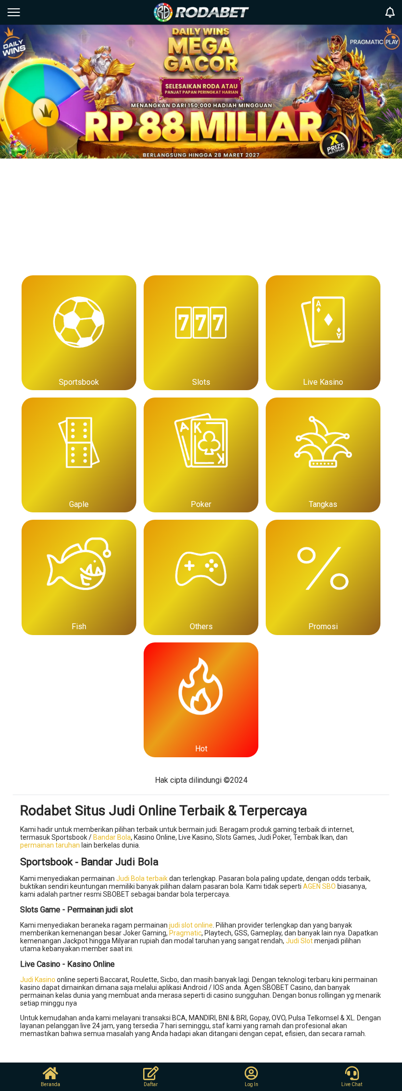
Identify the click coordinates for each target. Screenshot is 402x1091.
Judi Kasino (37, 980)
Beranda (50, 1084)
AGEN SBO (319, 886)
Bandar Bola (112, 837)
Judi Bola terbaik (142, 878)
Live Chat (351, 1084)
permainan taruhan (50, 845)
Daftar (151, 1084)
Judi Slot (299, 941)
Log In (251, 1084)
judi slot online (191, 925)
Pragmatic (185, 933)
